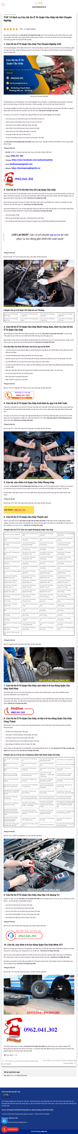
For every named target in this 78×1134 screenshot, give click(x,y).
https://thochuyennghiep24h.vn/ (25, 168)
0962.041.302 (17, 156)
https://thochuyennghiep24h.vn (18, 1122)
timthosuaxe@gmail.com (21, 164)
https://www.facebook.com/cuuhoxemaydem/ (32, 160)
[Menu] (3, 4)
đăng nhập (13, 1075)
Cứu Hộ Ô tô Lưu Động (10, 14)
